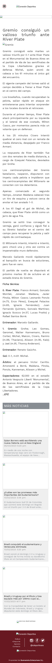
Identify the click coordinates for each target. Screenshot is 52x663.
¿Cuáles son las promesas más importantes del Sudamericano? (21, 493)
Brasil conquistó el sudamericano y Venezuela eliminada (22, 545)
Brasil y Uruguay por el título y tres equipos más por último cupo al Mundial (23, 597)
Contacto (16, 646)
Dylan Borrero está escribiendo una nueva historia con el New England (23, 441)
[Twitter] (42, 640)
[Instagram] (31, 640)
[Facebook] (37, 640)
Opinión (17, 644)
